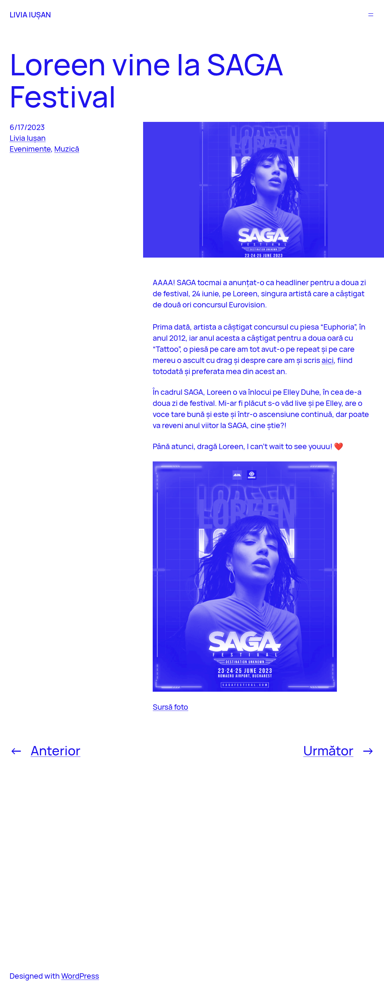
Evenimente (30, 149)
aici (328, 360)
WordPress (80, 976)
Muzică (66, 149)
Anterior (55, 750)
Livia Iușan (28, 138)
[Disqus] (263, 864)
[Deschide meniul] (370, 14)
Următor (328, 750)
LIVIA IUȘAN (30, 14)
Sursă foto (170, 707)
